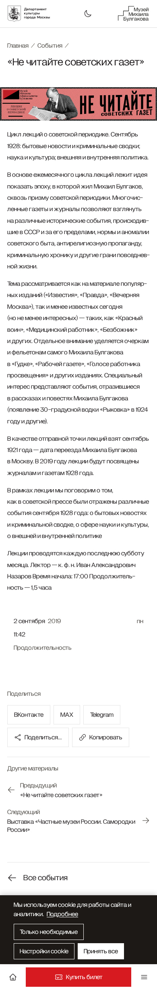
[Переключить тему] (88, 14)
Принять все (101, 951)
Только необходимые (49, 932)
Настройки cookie (44, 951)
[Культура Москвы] (33, 14)
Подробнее (62, 914)
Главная (18, 45)
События (49, 45)
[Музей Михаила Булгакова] (133, 13)
